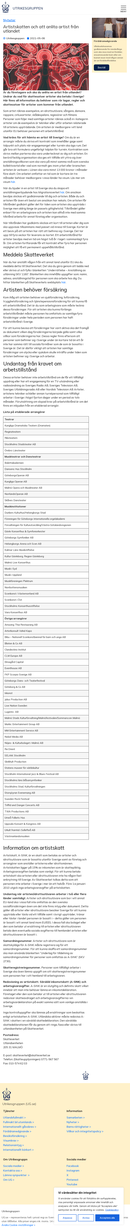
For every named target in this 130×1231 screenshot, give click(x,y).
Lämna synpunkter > (16, 1175)
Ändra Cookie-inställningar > (18, 1225)
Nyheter (9, 20)
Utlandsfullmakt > (14, 1117)
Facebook (73, 1166)
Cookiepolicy (112, 1209)
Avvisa (85, 1217)
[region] (89, 1206)
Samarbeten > (76, 1117)
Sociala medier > (13, 1166)
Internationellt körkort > (18, 1149)
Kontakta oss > (12, 1170)
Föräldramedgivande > (17, 1131)
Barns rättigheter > (79, 1126)
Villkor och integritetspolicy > (85, 1131)
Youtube (72, 1184)
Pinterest (72, 1179)
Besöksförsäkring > (15, 1136)
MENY (123, 11)
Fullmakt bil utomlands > (18, 1122)
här (13, 181)
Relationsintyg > (13, 1145)
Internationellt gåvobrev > (19, 1126)
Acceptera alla (107, 1217)
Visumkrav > (11, 1140)
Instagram (73, 1170)
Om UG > (8, 1179)
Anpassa (67, 1217)
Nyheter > (73, 1122)
